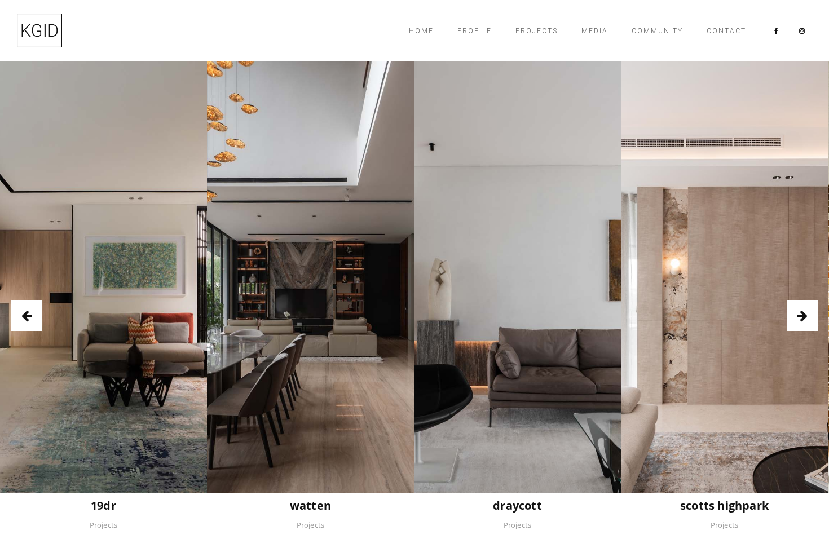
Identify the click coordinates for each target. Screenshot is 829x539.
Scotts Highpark (724, 505)
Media (594, 31)
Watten (310, 505)
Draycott (517, 505)
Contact (726, 31)
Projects (536, 31)
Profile (474, 31)
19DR (103, 505)
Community (657, 31)
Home (421, 31)
